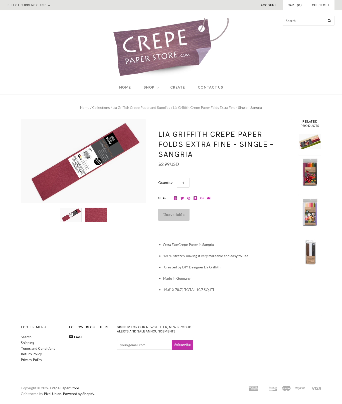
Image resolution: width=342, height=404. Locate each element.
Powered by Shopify (78, 393)
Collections (101, 107)
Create (177, 87)
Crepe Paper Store (64, 388)
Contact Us (210, 87)
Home (125, 87)
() (295, 5)
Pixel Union (52, 393)
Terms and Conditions (38, 348)
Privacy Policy (31, 359)
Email (78, 337)
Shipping (27, 342)
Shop (149, 87)
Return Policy (31, 354)
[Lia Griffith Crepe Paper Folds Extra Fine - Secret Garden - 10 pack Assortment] (310, 212)
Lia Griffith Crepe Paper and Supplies (141, 107)
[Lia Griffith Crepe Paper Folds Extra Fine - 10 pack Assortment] (310, 141)
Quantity (165, 182)
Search (26, 337)
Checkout (320, 5)
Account (268, 5)
